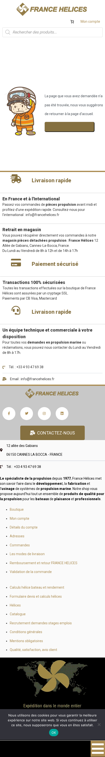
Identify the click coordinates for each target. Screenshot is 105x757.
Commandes (20, 545)
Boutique (17, 509)
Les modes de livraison (27, 554)
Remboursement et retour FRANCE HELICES (43, 563)
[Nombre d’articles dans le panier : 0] (72, 21)
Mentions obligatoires (26, 641)
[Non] (98, 724)
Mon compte (90, 21)
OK (54, 733)
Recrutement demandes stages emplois (41, 623)
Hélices (15, 605)
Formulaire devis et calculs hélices (36, 596)
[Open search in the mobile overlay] (52, 32)
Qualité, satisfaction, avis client (33, 650)
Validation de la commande (31, 572)
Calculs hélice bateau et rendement (37, 587)
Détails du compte (24, 527)
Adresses (17, 536)
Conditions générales (26, 632)
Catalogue (18, 614)
